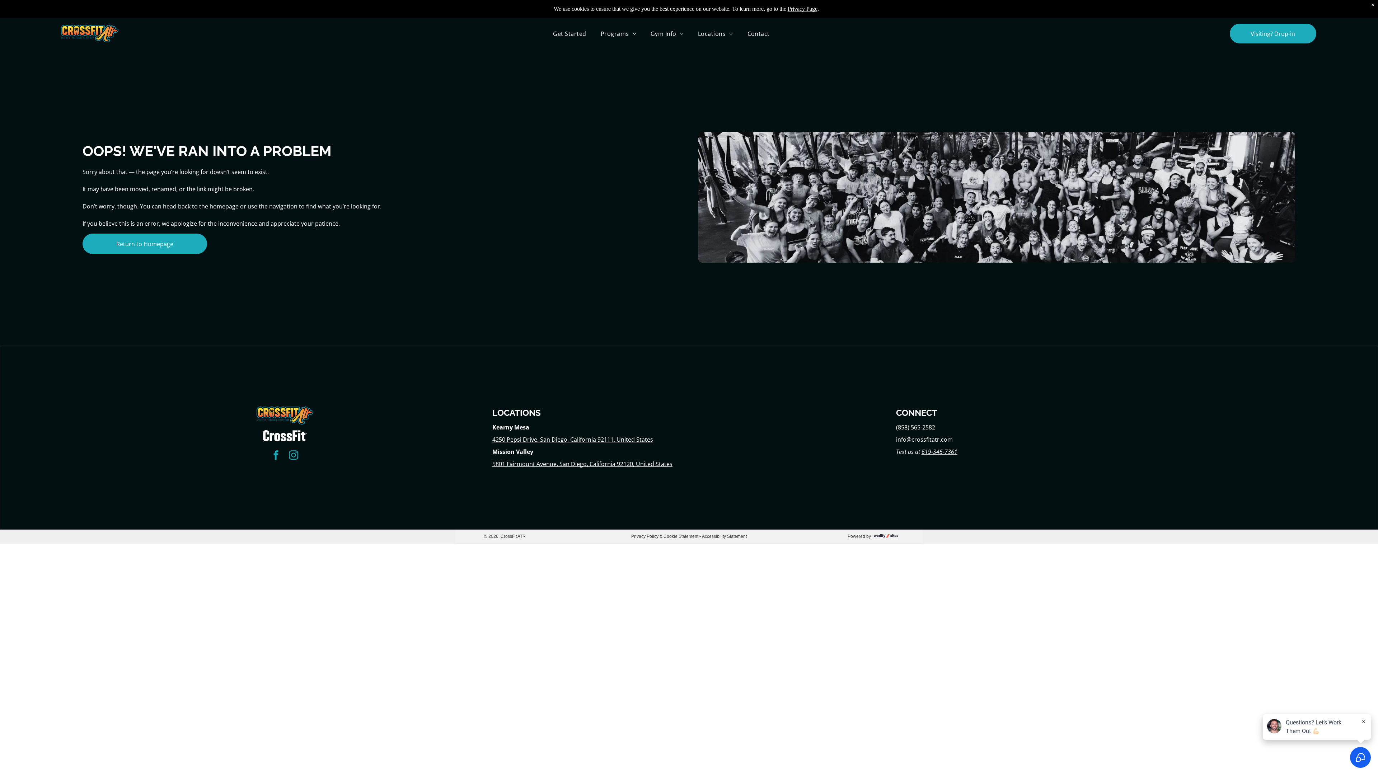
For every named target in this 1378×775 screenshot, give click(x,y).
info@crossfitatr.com (924, 439)
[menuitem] (569, 33)
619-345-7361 (939, 452)
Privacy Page (802, 9)
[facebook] (276, 456)
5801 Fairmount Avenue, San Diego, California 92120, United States (582, 464)
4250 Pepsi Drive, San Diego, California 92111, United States (572, 439)
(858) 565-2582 (915, 427)
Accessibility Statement (724, 536)
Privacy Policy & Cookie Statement (664, 536)
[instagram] (293, 456)
